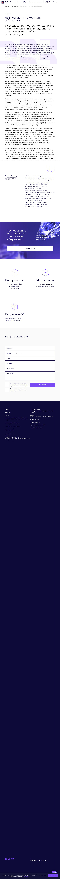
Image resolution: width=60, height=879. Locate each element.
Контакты (40, 2)
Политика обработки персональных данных (20, 385)
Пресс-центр (25, 2)
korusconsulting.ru (36, 427)
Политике (25, 876)
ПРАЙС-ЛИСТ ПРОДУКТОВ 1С (38, 860)
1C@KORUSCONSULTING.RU (37, 425)
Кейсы (19, 2)
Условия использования (23, 438)
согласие (15, 383)
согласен (13, 389)
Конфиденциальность (10, 438)
